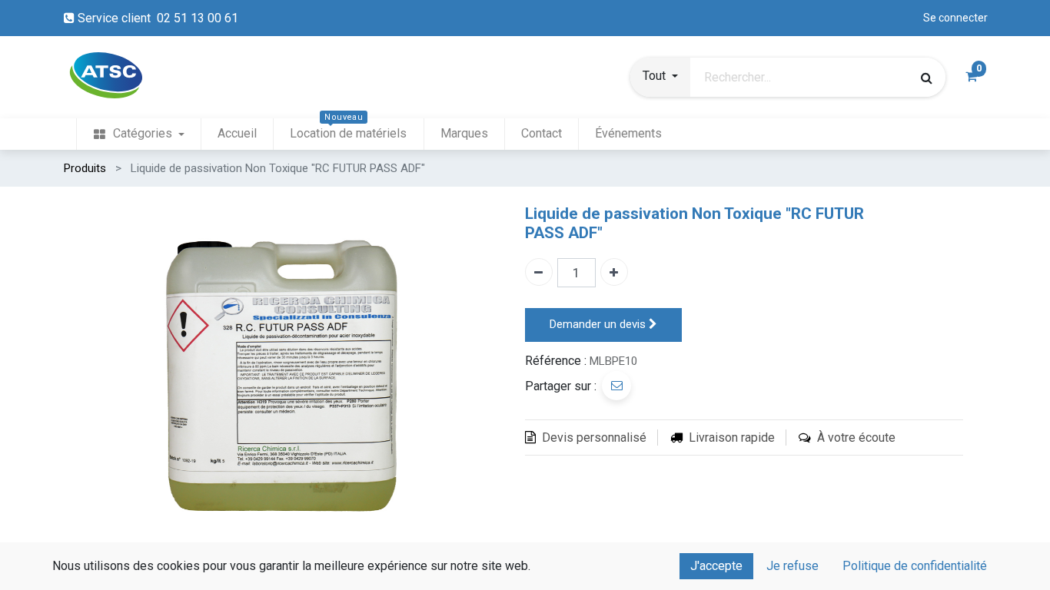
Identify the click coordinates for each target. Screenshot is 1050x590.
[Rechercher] (926, 78)
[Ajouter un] (614, 272)
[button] (660, 78)
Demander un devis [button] (599, 324)
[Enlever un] (539, 272)
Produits (85, 168)
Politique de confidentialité (914, 566)
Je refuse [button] (792, 566)
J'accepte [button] (716, 566)
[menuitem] (138, 134)
